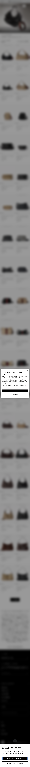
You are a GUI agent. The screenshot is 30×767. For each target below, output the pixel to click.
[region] (15, 383)
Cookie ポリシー (12, 386)
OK (15, 390)
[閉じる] (27, 371)
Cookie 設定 (15, 394)
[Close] (15, 740)
